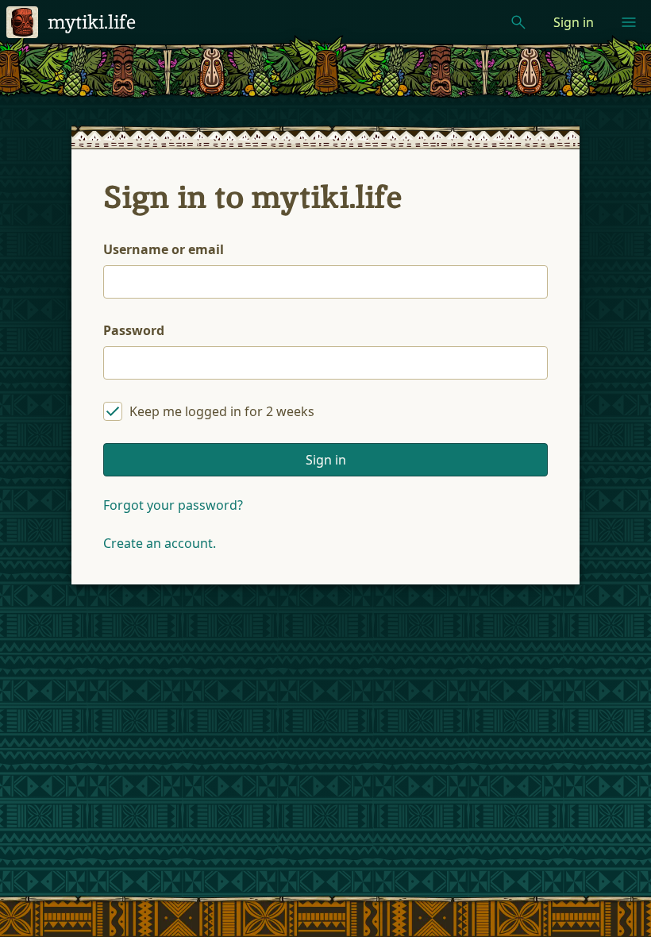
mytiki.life (92, 22)
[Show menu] (629, 22)
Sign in (573, 22)
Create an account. (159, 543)
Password (133, 330)
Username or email (163, 249)
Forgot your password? (173, 505)
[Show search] (518, 22)
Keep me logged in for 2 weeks (221, 411)
